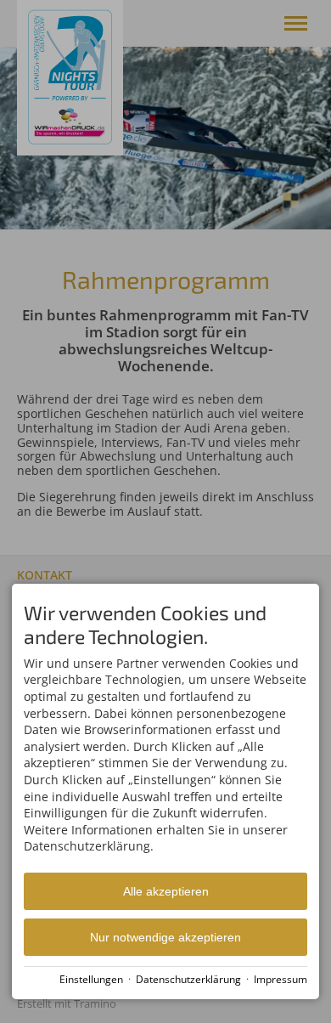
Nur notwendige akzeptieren (165, 937)
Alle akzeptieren (166, 891)
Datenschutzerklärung (188, 979)
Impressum (280, 979)
